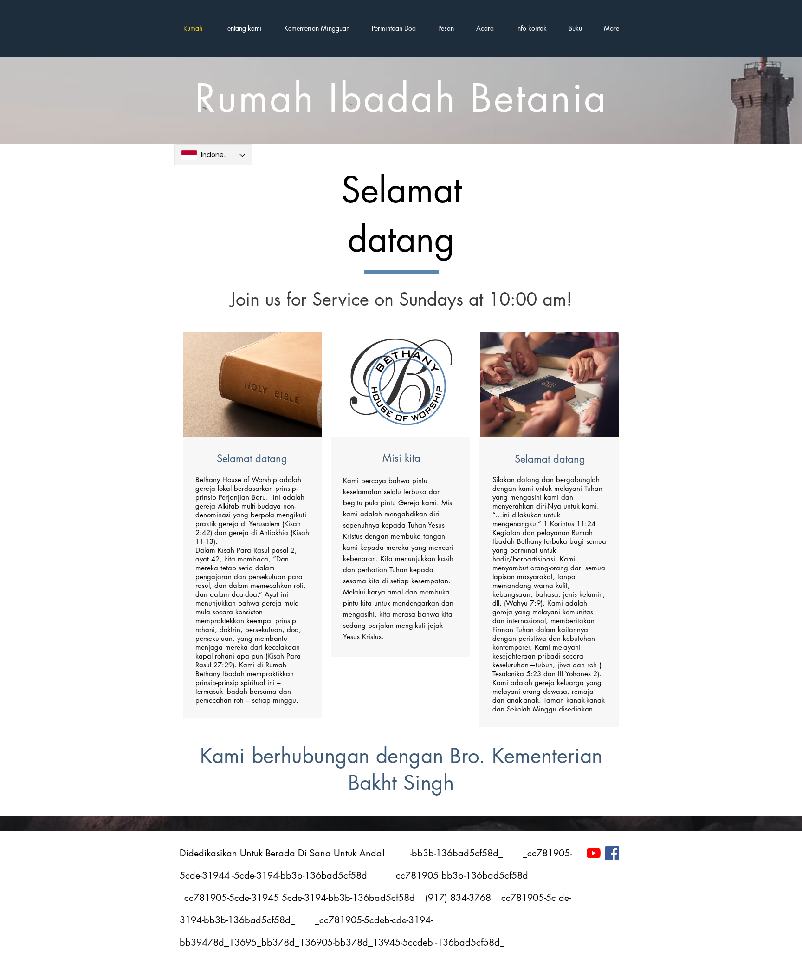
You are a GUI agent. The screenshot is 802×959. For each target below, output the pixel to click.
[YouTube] (594, 853)
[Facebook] (612, 853)
